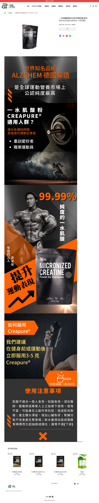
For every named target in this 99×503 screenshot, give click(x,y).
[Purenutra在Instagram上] (78, 484)
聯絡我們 (75, 6)
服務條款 (45, 500)
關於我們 (68, 6)
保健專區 (53, 6)
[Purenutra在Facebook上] (75, 484)
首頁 (28, 6)
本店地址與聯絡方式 (54, 483)
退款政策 (53, 500)
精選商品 (47, 6)
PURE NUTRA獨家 (36, 6)
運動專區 (60, 6)
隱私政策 (49, 500)
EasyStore (19, 490)
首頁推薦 (10, 12)
